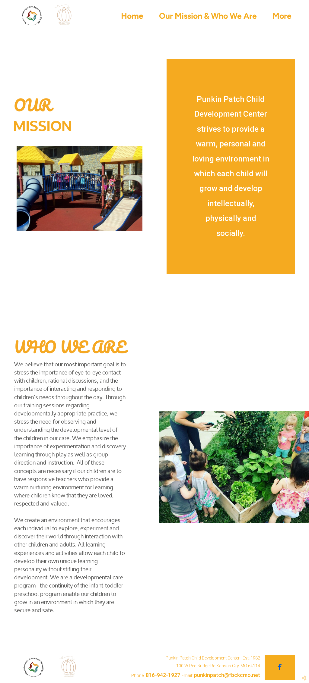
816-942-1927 (163, 675)
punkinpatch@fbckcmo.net (227, 675)
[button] (280, 667)
